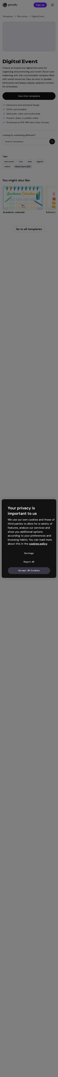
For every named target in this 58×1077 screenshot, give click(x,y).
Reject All (29, 561)
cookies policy (38, 543)
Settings (29, 553)
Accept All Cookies (29, 570)
